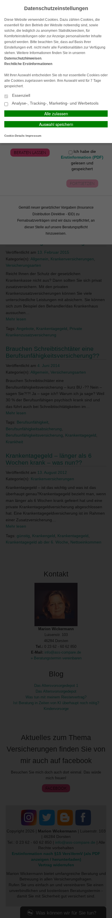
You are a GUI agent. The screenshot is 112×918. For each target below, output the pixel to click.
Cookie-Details (14, 135)
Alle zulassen (56, 113)
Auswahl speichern (56, 124)
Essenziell (20, 95)
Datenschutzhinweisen (22, 58)
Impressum (33, 135)
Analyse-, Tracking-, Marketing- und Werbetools (55, 103)
